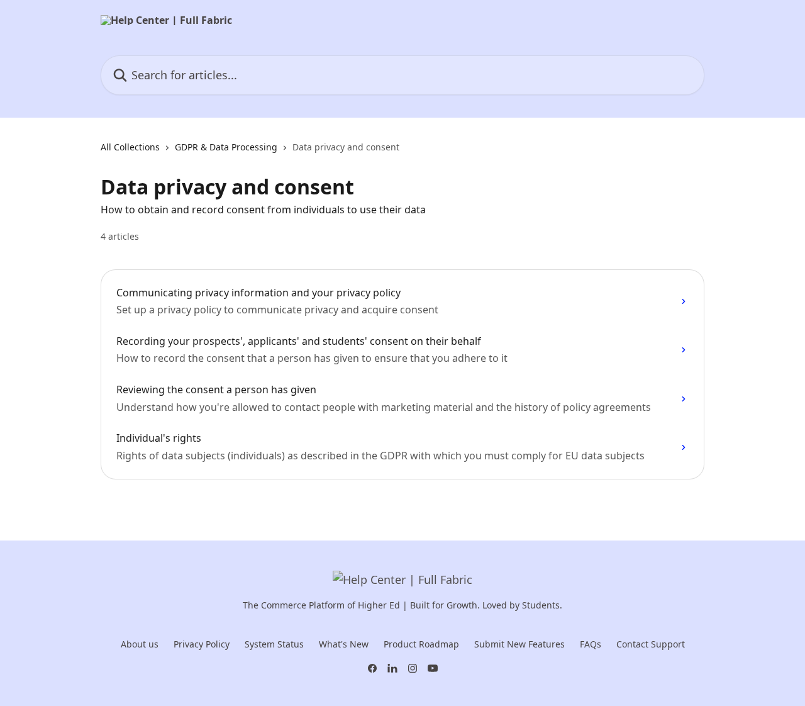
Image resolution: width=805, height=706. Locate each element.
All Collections (130, 147)
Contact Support (650, 644)
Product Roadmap (421, 644)
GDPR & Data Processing (226, 147)
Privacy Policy (202, 644)
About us (139, 644)
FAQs (590, 644)
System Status (274, 644)
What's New (344, 644)
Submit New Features (519, 644)
